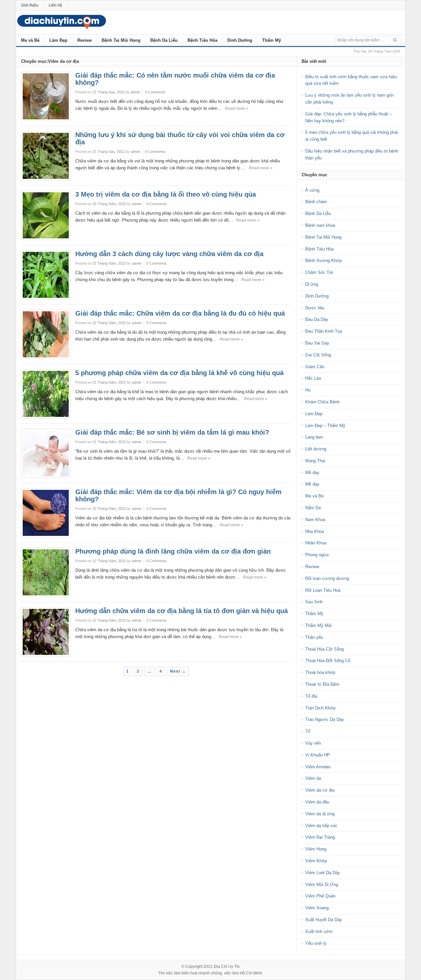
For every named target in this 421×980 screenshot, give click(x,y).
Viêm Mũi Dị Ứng (321, 884)
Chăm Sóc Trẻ (319, 272)
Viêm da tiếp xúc (321, 825)
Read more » (236, 108)
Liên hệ (55, 5)
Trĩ (307, 731)
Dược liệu (314, 307)
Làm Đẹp (58, 40)
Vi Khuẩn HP (317, 755)
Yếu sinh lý (316, 943)
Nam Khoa (315, 519)
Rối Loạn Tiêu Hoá (322, 590)
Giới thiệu (29, 5)
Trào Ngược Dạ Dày (324, 719)
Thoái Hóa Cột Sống (324, 649)
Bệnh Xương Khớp (323, 260)
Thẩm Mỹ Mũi (318, 625)
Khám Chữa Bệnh (322, 401)
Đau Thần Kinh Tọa (323, 331)
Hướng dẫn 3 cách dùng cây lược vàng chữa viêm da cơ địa (169, 253)
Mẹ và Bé (30, 40)
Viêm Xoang (317, 907)
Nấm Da (313, 507)
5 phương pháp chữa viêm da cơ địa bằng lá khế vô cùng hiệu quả (179, 372)
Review (84, 40)
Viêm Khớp (316, 860)
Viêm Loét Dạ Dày (322, 872)
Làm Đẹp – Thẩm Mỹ (325, 425)
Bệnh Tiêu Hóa (202, 40)
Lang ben (314, 437)
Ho (307, 390)
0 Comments (155, 92)
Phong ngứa (317, 554)
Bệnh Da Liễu (164, 40)
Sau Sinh (314, 601)
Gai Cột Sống (318, 354)
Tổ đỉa (311, 696)
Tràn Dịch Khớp (320, 707)
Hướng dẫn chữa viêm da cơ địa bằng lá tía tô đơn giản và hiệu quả (181, 610)
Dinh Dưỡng (239, 40)
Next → (178, 671)
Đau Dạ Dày (316, 319)
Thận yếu (314, 637)
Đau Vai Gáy (317, 343)
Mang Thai (315, 460)
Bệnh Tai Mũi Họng (121, 40)
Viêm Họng (315, 849)
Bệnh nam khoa (320, 225)
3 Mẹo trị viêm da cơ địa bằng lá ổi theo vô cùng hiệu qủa (165, 194)
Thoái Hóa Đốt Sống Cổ (327, 660)
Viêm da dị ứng (319, 813)
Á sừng (312, 190)
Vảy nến (313, 743)
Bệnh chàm (316, 201)
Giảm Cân (314, 366)
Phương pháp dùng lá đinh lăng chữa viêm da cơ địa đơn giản (173, 551)
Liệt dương (315, 448)
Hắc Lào (313, 378)
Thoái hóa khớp (320, 672)
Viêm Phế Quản (320, 896)
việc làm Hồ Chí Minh (243, 973)
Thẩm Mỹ (271, 40)
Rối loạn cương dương (327, 578)
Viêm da (313, 778)
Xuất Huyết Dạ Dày (323, 919)
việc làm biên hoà (181, 973)
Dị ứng (311, 284)
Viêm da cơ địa (319, 790)
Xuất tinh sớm (319, 931)
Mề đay (312, 472)
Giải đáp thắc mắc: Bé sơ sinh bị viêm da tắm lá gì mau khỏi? (172, 432)
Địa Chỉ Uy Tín (227, 966)
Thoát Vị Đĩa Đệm (322, 684)
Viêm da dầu (317, 802)
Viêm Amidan (318, 766)
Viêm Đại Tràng (320, 837)
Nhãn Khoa (315, 542)
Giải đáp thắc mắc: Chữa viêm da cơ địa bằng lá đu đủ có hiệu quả (180, 313)
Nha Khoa (314, 531)
